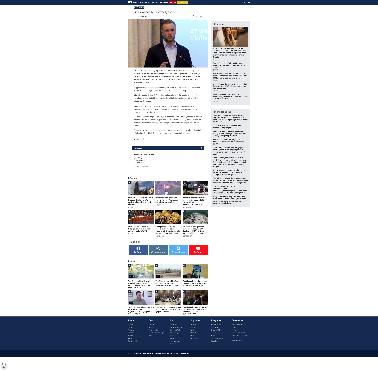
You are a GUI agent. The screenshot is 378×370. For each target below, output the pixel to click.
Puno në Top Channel (238, 333)
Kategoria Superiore (176, 327)
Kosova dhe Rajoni (154, 330)
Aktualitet (131, 330)
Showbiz (193, 324)
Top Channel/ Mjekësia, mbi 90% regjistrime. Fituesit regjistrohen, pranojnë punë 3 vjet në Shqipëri (141, 310)
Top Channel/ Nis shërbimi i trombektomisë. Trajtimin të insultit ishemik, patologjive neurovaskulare (139, 284)
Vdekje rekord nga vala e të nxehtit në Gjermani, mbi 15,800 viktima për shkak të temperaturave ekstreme (195, 202)
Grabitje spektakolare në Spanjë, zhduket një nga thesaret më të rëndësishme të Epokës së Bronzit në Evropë (167, 231)
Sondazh (138, 148)
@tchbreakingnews (178, 252)
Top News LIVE (183, 2)
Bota (135, 7)
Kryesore (219, 24)
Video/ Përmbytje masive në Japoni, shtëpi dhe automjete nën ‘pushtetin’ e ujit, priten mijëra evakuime (230, 87)
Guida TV (214, 341)
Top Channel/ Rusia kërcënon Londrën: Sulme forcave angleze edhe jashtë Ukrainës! (167, 283)
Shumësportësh (175, 341)
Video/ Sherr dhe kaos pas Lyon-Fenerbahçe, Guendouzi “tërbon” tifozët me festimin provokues (230, 97)
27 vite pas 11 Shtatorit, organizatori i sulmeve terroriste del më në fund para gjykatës (228, 141)
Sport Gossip (174, 344)
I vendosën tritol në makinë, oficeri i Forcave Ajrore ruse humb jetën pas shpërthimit (166, 201)
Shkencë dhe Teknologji (156, 333)
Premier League (175, 333)
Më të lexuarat (222, 111)
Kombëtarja (173, 324)
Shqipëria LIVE (215, 330)
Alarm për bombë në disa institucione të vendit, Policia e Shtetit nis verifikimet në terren (229, 66)
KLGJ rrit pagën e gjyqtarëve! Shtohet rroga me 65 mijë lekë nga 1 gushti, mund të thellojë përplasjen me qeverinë (230, 172)
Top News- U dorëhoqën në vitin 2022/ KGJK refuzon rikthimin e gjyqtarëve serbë (168, 309)
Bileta (234, 327)
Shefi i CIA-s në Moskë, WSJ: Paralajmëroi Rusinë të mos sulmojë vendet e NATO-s (139, 230)
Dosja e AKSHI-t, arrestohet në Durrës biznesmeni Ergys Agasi (228, 126)
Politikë (130, 324)
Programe (164, 2)
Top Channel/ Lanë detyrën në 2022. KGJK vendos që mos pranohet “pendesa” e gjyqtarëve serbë (195, 310)
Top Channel (138, 252)
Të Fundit (141, 7)
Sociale (130, 335)
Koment (151, 327)
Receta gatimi (194, 338)
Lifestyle (193, 327)
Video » (134, 261)
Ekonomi (131, 333)
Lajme (135, 2)
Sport (147, 2)
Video (141, 2)
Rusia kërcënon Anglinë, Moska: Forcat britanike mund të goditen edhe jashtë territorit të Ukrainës (140, 202)
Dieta (192, 335)
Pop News (154, 2)
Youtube (173, 2)
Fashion (192, 330)
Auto (150, 335)
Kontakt (234, 330)
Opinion (151, 324)
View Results (145, 166)
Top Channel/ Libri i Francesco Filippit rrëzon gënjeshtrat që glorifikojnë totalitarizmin (195, 283)
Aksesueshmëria (237, 340)
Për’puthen (214, 327)
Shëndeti (193, 333)
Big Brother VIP (216, 324)
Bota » (133, 178)
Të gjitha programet (217, 338)
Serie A (172, 338)
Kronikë (130, 327)
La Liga (172, 335)
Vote (137, 166)
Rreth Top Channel (238, 324)
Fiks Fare (214, 333)
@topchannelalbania (158, 252)
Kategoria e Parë (175, 330)
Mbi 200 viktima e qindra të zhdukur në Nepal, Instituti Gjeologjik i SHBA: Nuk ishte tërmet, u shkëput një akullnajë (195, 231)
